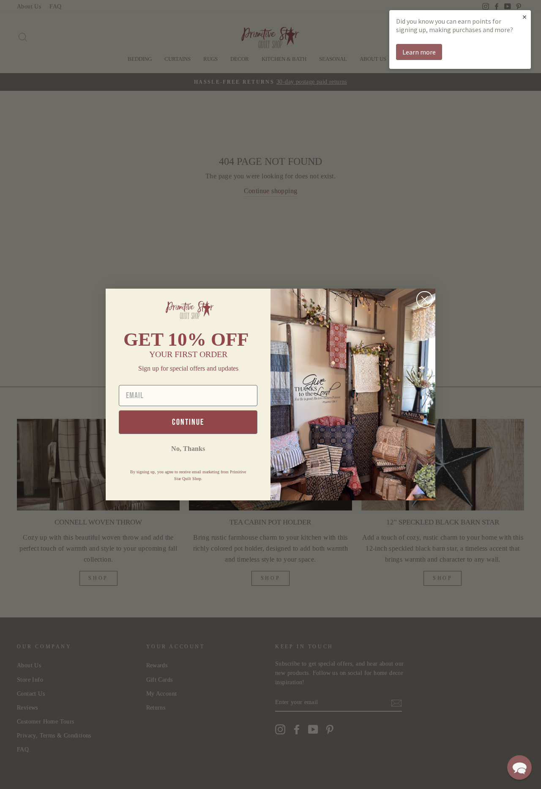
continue (188, 422)
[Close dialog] (424, 299)
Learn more (419, 52)
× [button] (524, 16)
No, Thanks (188, 448)
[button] (519, 767)
